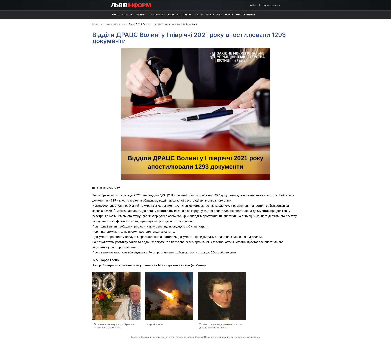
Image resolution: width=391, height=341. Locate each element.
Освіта (229, 14)
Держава (127, 14)
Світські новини (204, 14)
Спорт (187, 14)
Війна (115, 14)
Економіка (174, 14)
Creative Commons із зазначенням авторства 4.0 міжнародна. (227, 337)
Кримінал (249, 14)
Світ (219, 14)
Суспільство (157, 14)
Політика (141, 14)
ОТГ (238, 14)
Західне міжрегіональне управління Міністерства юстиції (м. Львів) (154, 265)
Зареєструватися (271, 5)
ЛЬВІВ (131, 5)
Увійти (253, 5)
